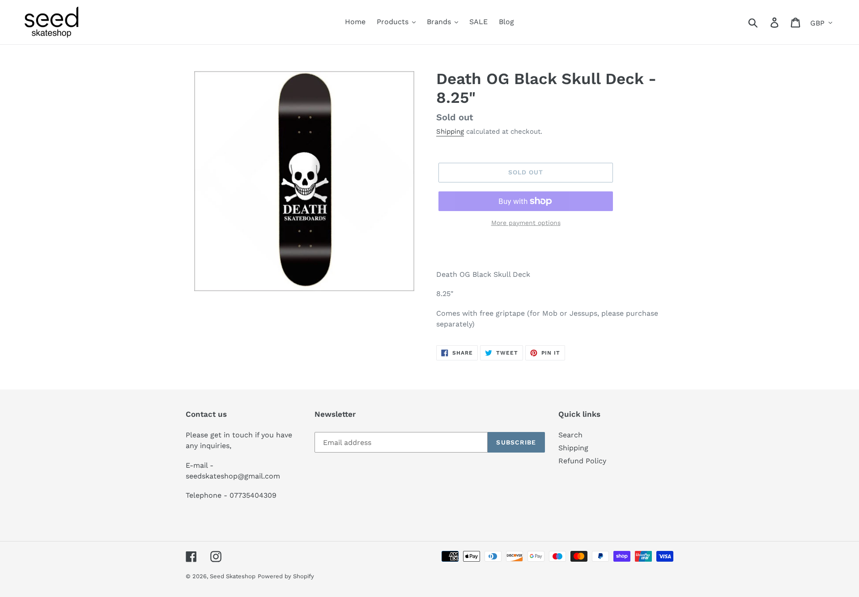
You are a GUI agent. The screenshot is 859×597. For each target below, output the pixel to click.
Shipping (450, 131)
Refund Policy (582, 461)
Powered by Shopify (286, 576)
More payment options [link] (526, 222)
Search (570, 435)
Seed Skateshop (232, 576)
